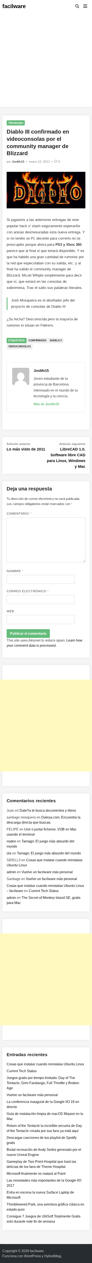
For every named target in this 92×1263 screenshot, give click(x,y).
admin (11, 872)
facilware (14, 6)
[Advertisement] (46, 61)
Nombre (15, 571)
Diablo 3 (56, 340)
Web (10, 611)
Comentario (19, 513)
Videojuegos (15, 122)
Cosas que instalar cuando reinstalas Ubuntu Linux (45, 1064)
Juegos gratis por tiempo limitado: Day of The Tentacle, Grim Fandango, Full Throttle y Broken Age (43, 1083)
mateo (11, 841)
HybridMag (52, 1256)
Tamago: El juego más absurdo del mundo (49, 853)
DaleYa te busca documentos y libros (48, 810)
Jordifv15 (18, 161)
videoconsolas (19, 346)
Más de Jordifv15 (46, 404)
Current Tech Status (44, 891)
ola (9, 853)
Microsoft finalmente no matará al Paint (36, 1173)
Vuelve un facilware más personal (47, 872)
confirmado (37, 340)
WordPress (32, 1256)
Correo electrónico (28, 591)
